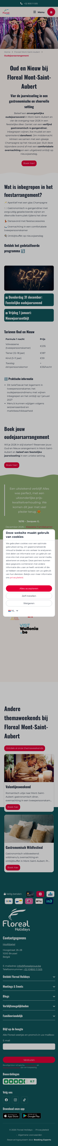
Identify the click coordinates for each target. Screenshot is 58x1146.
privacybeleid (16, 577)
